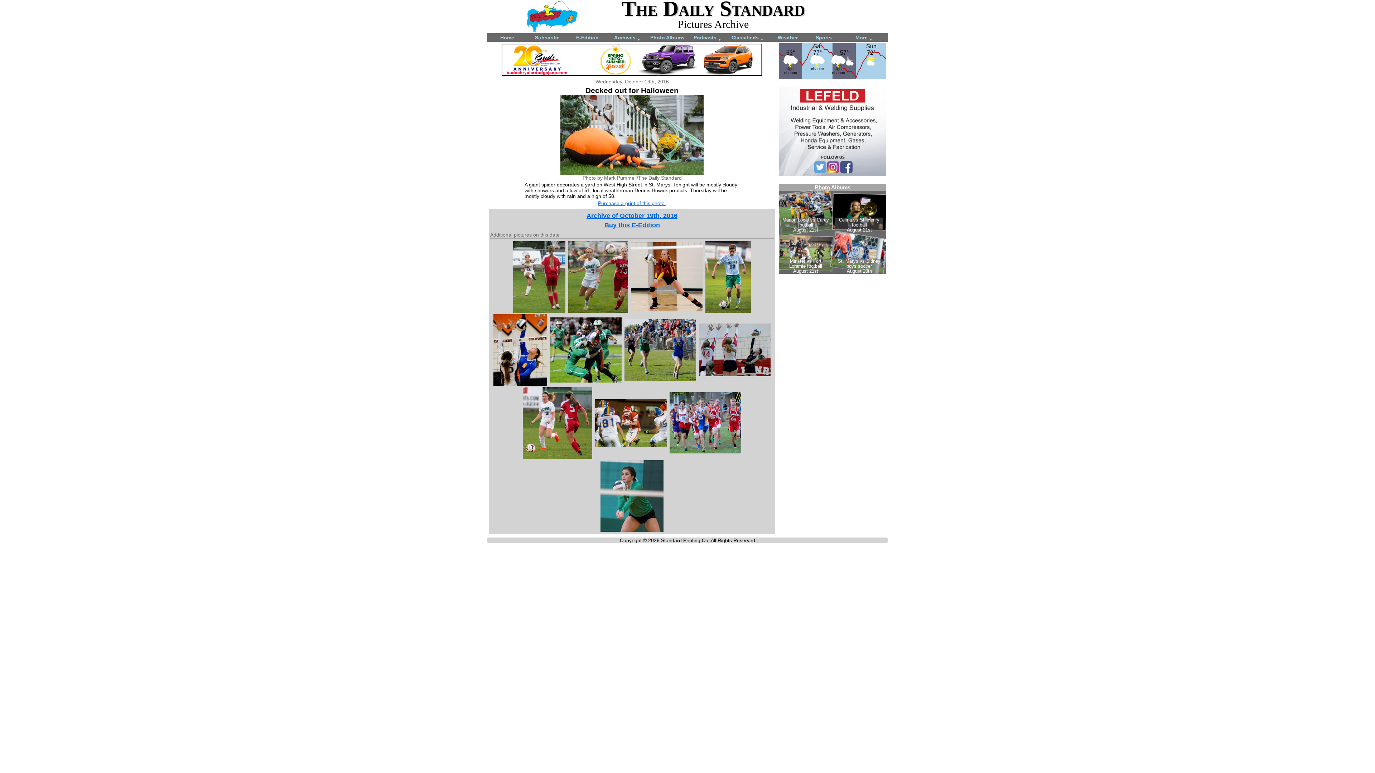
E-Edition (587, 37)
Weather (788, 37)
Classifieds (748, 38)
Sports (824, 37)
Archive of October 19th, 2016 (632, 215)
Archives (627, 38)
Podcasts (708, 38)
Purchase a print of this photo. (632, 203)
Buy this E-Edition (632, 225)
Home (507, 37)
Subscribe (547, 37)
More (864, 38)
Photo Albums (667, 37)
